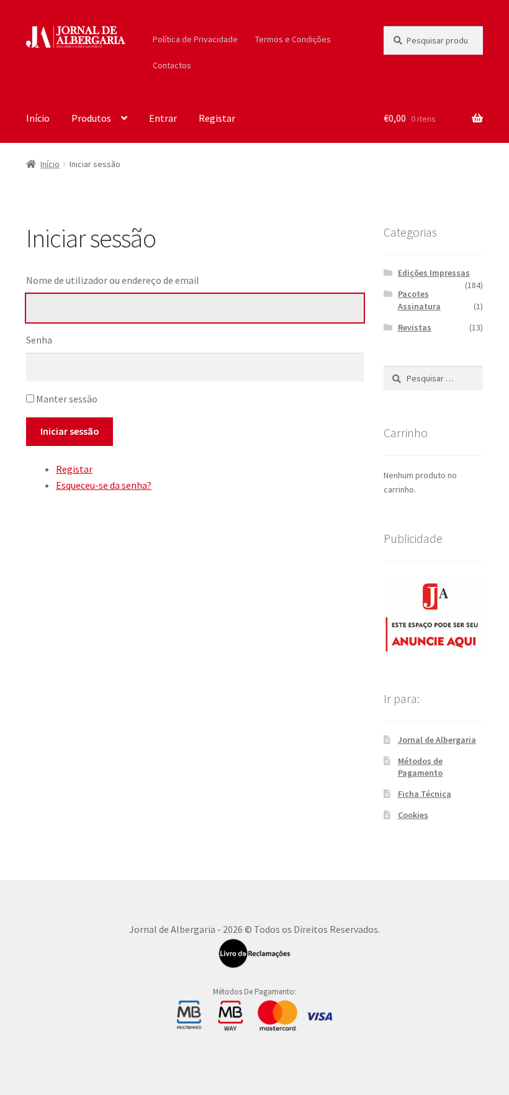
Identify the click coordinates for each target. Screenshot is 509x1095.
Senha (39, 340)
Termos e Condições (293, 39)
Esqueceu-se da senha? (103, 485)
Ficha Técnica (424, 793)
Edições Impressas (434, 272)
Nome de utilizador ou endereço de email (112, 280)
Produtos (91, 118)
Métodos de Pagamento (420, 767)
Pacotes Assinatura (419, 300)
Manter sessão (66, 399)
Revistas (414, 327)
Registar (217, 118)
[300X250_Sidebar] (433, 615)
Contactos (172, 65)
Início (38, 118)
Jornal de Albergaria (437, 739)
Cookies (413, 814)
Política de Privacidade (195, 39)
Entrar (163, 118)
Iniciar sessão (69, 431)
